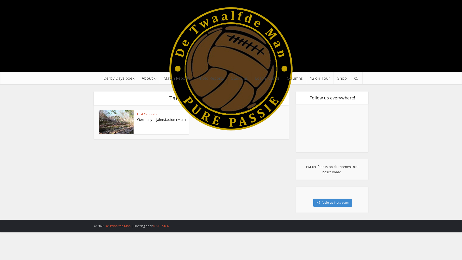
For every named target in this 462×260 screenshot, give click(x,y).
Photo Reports (211, 78)
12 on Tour (320, 78)
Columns (295, 78)
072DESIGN (161, 226)
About (147, 78)
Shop (342, 78)
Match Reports (177, 78)
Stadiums (239, 78)
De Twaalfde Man (118, 226)
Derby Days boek (119, 78)
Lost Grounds (267, 78)
